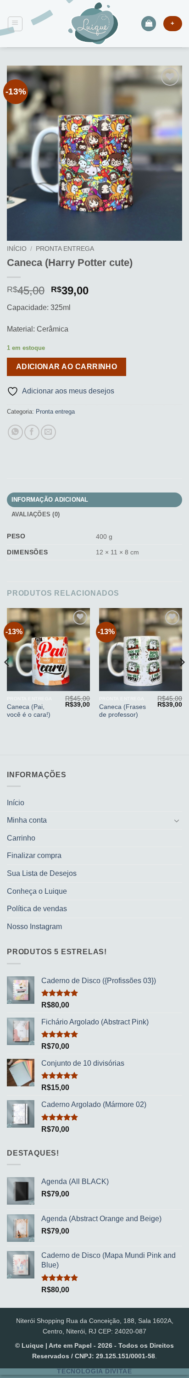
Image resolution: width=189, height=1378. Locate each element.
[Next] (181, 680)
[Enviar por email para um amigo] (48, 432)
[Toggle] (176, 820)
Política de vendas (37, 909)
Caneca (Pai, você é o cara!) (28, 711)
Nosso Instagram (34, 926)
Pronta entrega (65, 248)
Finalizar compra (34, 855)
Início (17, 248)
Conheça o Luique (37, 891)
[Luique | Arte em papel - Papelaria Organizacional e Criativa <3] (93, 23)
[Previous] (7, 680)
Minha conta (27, 820)
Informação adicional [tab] (50, 499)
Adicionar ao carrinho (66, 367)
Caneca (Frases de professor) (122, 711)
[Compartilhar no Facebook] (31, 432)
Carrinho (21, 838)
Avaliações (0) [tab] (35, 514)
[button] (15, 24)
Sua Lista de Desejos (42, 873)
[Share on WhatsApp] (15, 432)
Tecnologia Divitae (94, 1371)
